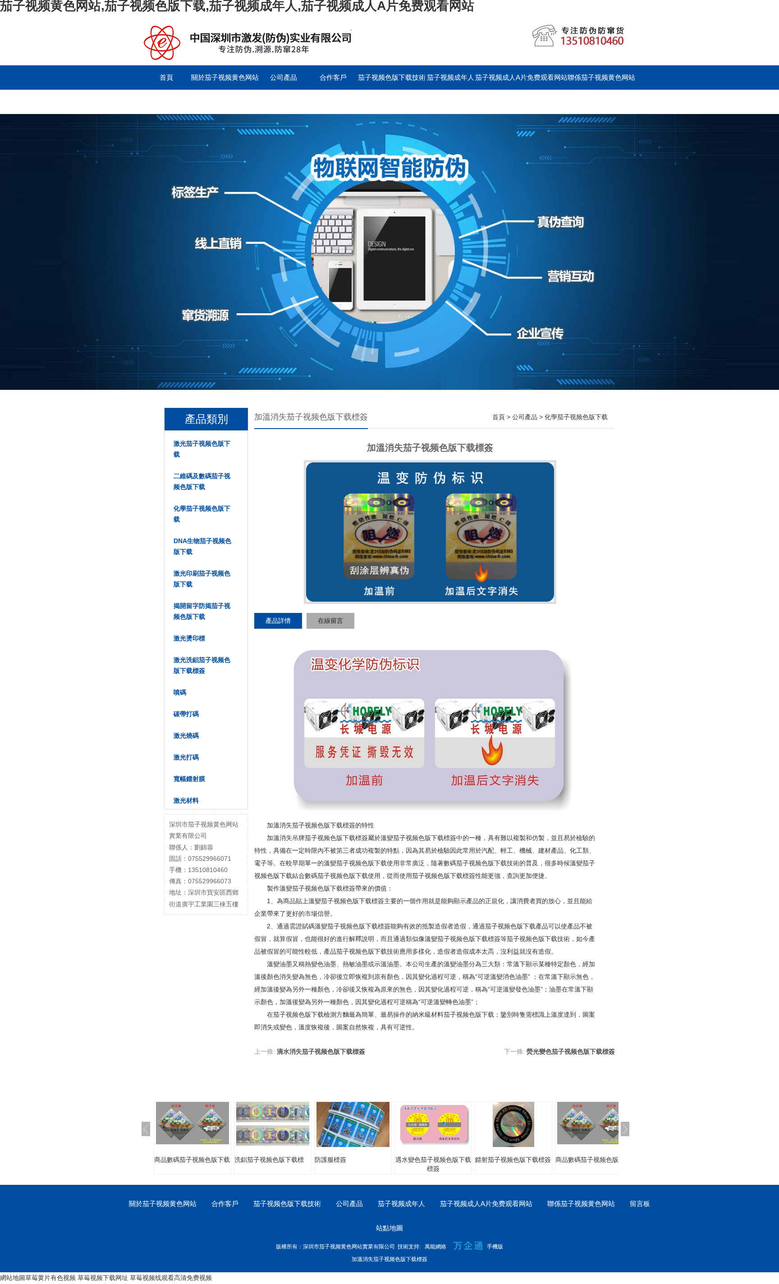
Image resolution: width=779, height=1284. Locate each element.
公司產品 (283, 77)
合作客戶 (333, 77)
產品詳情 (278, 620)
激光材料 (186, 800)
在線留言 (330, 620)
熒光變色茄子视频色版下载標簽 (571, 1051)
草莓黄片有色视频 (50, 1277)
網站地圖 (12, 1277)
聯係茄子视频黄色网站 (601, 77)
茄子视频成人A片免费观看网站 (521, 77)
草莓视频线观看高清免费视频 (171, 1277)
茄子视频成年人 (450, 77)
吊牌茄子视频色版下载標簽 (330, 837)
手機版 (495, 1246)
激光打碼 (186, 757)
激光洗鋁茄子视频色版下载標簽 (202, 665)
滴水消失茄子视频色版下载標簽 (321, 1051)
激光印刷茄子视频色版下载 (202, 579)
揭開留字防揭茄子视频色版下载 (202, 611)
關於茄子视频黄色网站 (225, 77)
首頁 (166, 77)
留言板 (166, 101)
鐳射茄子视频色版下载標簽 (513, 1159)
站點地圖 (389, 1228)
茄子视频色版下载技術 (392, 77)
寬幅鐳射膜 (189, 778)
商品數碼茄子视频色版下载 (192, 1159)
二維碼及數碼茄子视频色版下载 (202, 481)
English (216, 101)
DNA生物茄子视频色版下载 (202, 546)
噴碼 (180, 692)
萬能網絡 (435, 1246)
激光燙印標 (189, 638)
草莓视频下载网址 (103, 1277)
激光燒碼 (186, 735)
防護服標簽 (330, 1159)
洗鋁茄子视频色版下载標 (269, 1159)
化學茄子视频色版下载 (202, 514)
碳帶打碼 (186, 713)
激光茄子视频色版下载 (202, 449)
